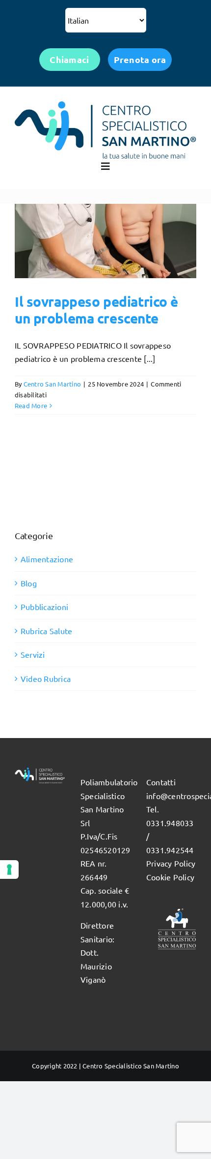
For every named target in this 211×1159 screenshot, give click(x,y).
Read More (31, 405)
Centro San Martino (52, 384)
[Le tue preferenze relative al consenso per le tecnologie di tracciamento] (9, 869)
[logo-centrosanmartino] (105, 105)
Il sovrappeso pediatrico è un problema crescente (96, 309)
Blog (29, 583)
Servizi (33, 654)
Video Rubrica (46, 678)
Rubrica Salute (46, 631)
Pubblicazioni (44, 607)
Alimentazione (47, 559)
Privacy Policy (170, 863)
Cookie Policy (170, 877)
